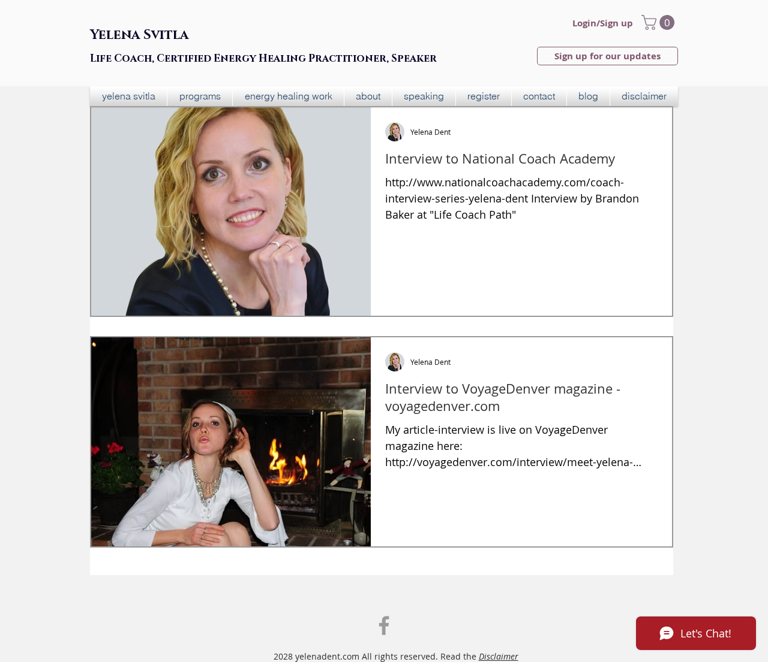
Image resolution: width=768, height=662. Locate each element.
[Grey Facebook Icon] (384, 625)
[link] (659, 22)
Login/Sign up (602, 23)
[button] (199, 96)
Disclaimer (498, 656)
